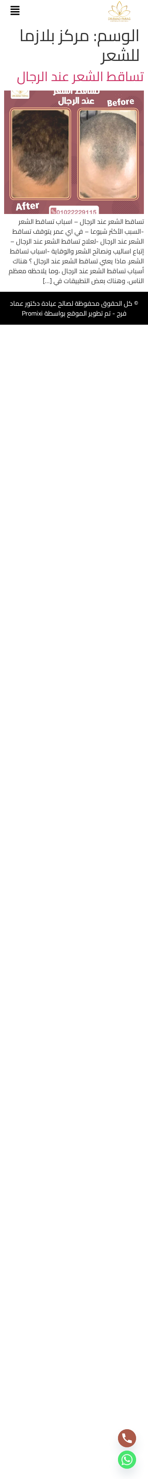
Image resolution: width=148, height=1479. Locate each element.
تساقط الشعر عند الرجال (80, 76)
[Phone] (127, 1438)
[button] (15, 11)
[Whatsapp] (127, 1460)
